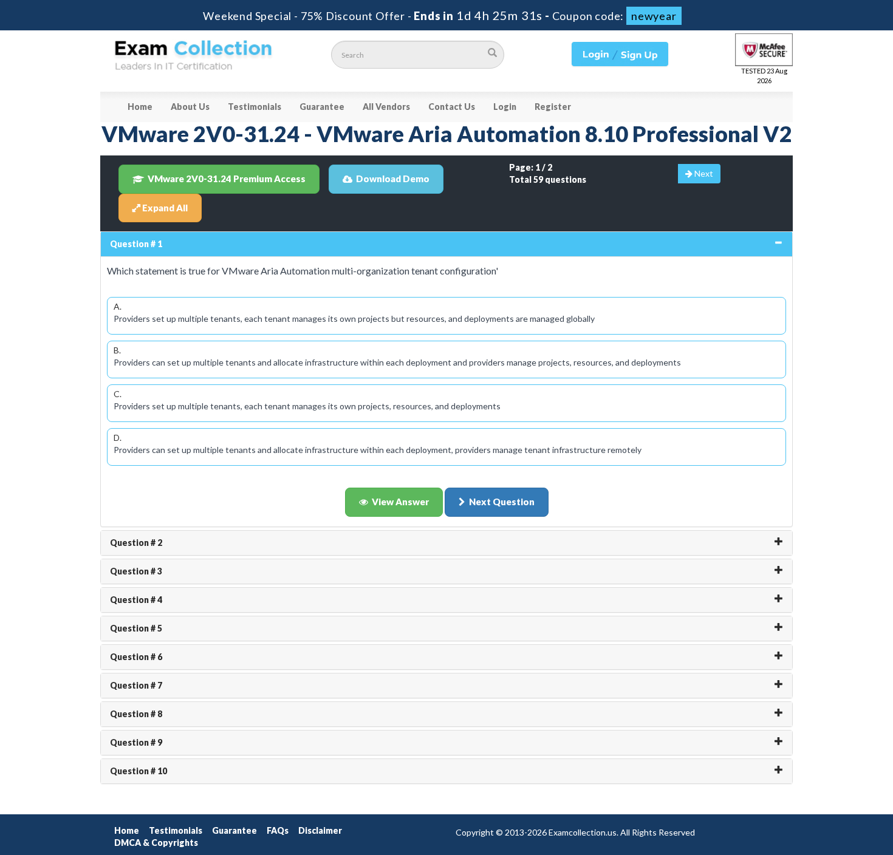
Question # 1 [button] (136, 244)
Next (703, 173)
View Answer (400, 501)
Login (504, 106)
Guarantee (321, 106)
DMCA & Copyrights (156, 842)
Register (553, 106)
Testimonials (254, 106)
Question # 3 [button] (136, 571)
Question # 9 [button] (136, 742)
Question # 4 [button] (136, 599)
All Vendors (386, 106)
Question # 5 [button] (136, 628)
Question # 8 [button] (136, 714)
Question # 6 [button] (136, 657)
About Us (190, 106)
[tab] (446, 244)
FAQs (278, 830)
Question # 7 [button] (136, 685)
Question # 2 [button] (136, 542)
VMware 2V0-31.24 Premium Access (227, 178)
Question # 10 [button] (138, 771)
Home (140, 106)
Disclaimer (320, 830)
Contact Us (451, 106)
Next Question (502, 501)
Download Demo (392, 178)
